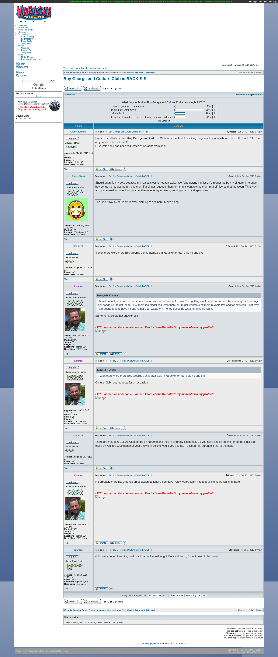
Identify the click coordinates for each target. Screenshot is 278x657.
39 (78, 274)
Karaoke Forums (25, 30)
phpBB (153, 643)
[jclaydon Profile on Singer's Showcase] (111, 589)
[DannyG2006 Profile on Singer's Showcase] (111, 240)
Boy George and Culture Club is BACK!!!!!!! (105, 78)
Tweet (38, 96)
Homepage (23, 25)
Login (22, 64)
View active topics (99, 68)
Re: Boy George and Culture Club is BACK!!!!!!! (130, 176)
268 (78, 584)
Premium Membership (31, 59)
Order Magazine (28, 57)
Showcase (23, 32)
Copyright (232, 650)
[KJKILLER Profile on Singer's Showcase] (111, 280)
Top (66, 169)
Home (252, 1)
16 (78, 164)
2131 (79, 349)
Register (23, 67)
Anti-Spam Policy (38, 651)
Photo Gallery (27, 41)
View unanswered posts (75, 68)
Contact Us (261, 1)
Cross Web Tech (255, 652)
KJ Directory (27, 39)
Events (21, 45)
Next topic (257, 95)
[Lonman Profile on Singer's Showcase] (124, 355)
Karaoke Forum (72, 72)
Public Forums (89, 72)
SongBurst (26, 52)
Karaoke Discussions (109, 72)
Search (23, 75)
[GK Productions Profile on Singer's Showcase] (124, 170)
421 (78, 234)
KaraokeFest (27, 50)
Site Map (272, 1)
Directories (23, 34)
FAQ (21, 72)
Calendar (25, 48)
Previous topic (243, 95)
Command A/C (25, 118)
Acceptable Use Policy (57, 651)
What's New (23, 27)
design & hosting (236, 652)
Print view (70, 95)
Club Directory (27, 36)
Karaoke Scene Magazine (251, 650)
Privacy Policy (22, 651)
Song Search (27, 43)
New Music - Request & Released (138, 72)
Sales (20, 55)
